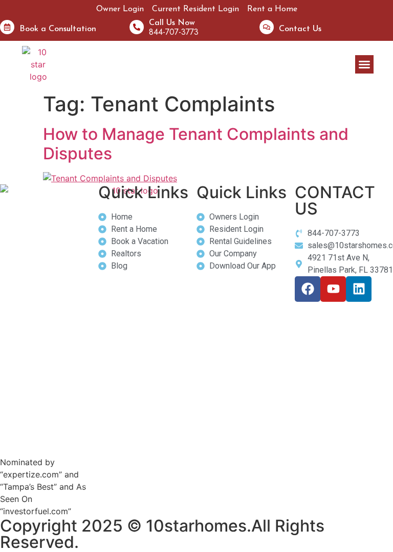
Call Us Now (172, 23)
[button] (364, 64)
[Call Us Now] (136, 27)
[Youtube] (333, 289)
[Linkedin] (359, 289)
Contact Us (300, 29)
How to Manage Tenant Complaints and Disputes (195, 143)
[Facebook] (307, 289)
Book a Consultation (57, 29)
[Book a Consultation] (7, 27)
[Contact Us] (266, 27)
